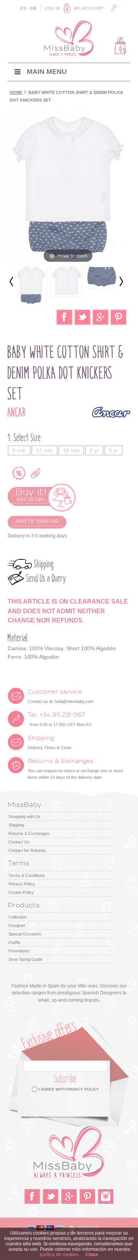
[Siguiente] (121, 282)
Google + (69, 1196)
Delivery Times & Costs (50, 742)
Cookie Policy (21, 892)
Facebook (32, 1196)
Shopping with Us (24, 816)
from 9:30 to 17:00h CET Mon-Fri (59, 719)
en (33, 8)
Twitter (50, 1196)
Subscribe (65, 1079)
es (23, 8)
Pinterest (87, 1196)
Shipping (44, 564)
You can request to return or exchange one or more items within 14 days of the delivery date (75, 769)
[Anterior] (11, 282)
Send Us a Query (46, 578)
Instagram (105, 1196)
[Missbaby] (69, 38)
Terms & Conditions (26, 875)
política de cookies (59, 1254)
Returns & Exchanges (28, 833)
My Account (88, 8)
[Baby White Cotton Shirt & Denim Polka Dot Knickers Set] (31, 285)
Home (16, 92)
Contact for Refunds (27, 850)
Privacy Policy (21, 884)
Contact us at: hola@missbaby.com (61, 696)
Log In (52, 8)
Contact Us (19, 842)
